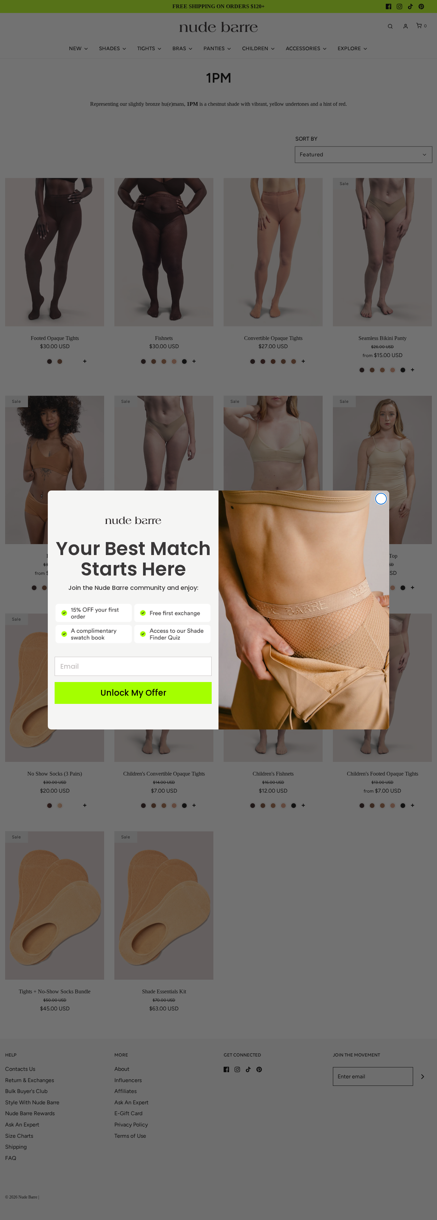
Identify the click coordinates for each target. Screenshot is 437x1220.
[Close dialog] (381, 498)
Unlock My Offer (133, 692)
